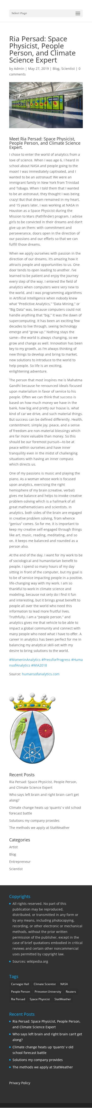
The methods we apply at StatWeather (39, 827)
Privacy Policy (19, 1083)
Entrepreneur (20, 861)
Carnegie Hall (20, 984)
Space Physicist (40, 999)
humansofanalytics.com (41, 674)
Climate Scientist (45, 984)
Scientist (68, 68)
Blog (56, 68)
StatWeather (62, 999)
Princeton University (48, 992)
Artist (13, 847)
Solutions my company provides (34, 820)
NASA (64, 984)
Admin (19, 68)
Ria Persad (30, 139)
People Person (20, 992)
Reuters (71, 992)
